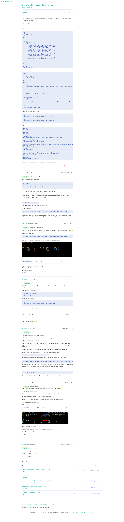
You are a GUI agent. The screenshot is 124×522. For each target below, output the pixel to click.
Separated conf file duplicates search (31, 492)
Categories (28, 504)
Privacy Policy (51, 504)
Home (23, 504)
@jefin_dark (25, 176)
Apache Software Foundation (74, 513)
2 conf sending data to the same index (38, 5)
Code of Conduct (91, 512)
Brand (85, 512)
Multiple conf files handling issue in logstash (34, 486)
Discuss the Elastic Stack (6, 1)
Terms (77, 512)
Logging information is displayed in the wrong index (36, 469)
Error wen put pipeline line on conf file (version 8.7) (36, 480)
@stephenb (25, 227)
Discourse (30, 507)
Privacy (81, 512)
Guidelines (35, 504)
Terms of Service (43, 504)
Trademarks (71, 512)
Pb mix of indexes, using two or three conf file (34, 475)
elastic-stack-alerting (31, 482)
